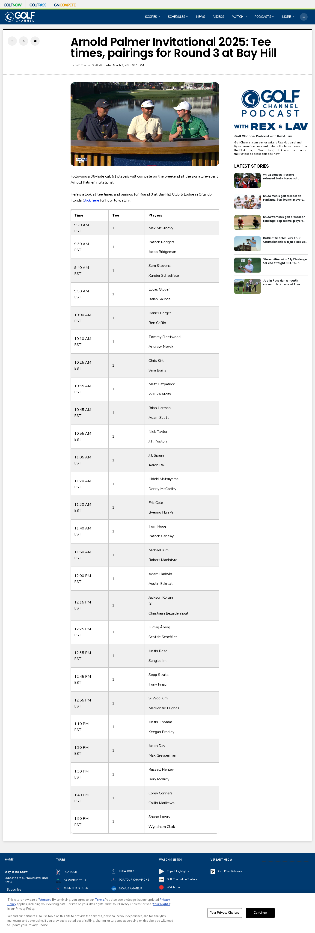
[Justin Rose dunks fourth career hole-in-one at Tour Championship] (247, 286)
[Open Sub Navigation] (159, 17)
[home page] (20, 16)
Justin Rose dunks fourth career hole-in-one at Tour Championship (281, 282)
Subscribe (14, 890)
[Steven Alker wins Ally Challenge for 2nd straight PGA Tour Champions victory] (247, 265)
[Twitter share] (23, 41)
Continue (260, 913)
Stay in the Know (16, 872)
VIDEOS (218, 17)
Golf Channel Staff (86, 65)
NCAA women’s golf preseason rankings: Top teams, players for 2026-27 (284, 219)
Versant (45, 900)
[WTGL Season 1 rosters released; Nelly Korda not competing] (247, 180)
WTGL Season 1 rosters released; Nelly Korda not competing (280, 176)
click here (91, 200)
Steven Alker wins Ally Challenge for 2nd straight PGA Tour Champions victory (285, 261)
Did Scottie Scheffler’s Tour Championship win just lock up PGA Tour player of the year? (284, 240)
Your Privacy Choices (225, 913)
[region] (157, 913)
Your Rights (161, 904)
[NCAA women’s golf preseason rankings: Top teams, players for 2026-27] (247, 222)
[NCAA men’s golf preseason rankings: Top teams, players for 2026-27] (247, 201)
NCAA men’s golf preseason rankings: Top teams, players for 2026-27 (283, 198)
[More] (304, 17)
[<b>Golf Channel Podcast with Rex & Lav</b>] (270, 110)
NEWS (200, 17)
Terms (99, 900)
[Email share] (35, 41)
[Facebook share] (12, 41)
